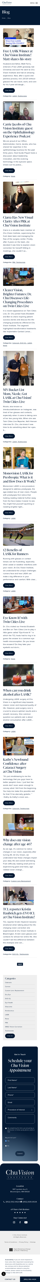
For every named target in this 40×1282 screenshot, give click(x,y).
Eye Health (9, 1002)
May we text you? (10, 1137)
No (8, 1146)
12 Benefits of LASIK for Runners (16, 552)
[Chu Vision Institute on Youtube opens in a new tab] (25, 1222)
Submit (20, 1153)
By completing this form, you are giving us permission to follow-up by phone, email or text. (21, 1130)
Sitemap (32, 1242)
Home (4, 18)
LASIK (7, 1014)
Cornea (7, 986)
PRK (6, 1022)
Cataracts (8, 982)
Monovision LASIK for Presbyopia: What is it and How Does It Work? (19, 477)
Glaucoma (8, 1006)
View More (9, 90)
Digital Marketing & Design (22, 1249)
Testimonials (9, 1030)
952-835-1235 (17, 1273)
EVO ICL (8, 998)
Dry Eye (8, 994)
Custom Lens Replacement (14, 990)
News (7, 1018)
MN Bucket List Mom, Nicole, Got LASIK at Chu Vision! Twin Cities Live (17, 395)
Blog (9, 18)
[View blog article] (18, 37)
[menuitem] (14, 1222)
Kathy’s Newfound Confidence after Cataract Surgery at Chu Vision (15, 765)
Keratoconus (9, 1010)
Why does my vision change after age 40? (17, 842)
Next (20, 964)
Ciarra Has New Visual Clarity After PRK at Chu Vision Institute (18, 221)
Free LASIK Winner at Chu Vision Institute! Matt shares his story (18, 55)
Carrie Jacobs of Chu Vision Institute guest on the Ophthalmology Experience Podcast (19, 130)
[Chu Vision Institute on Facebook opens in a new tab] (20, 1222)
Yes (8, 1141)
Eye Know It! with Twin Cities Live (15, 619)
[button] (4, 1274)
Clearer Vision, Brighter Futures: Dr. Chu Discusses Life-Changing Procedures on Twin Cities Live (18, 298)
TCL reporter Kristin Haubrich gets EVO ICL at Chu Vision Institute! (19, 913)
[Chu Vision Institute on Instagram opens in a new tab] (14, 1222)
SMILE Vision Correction (13, 1026)
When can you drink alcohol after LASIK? (17, 692)
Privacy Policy (23, 1242)
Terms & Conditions (11, 1242)
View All (10, 1036)
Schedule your (20, 1062)
